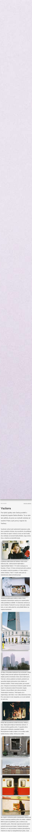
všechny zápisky (27, 503)
